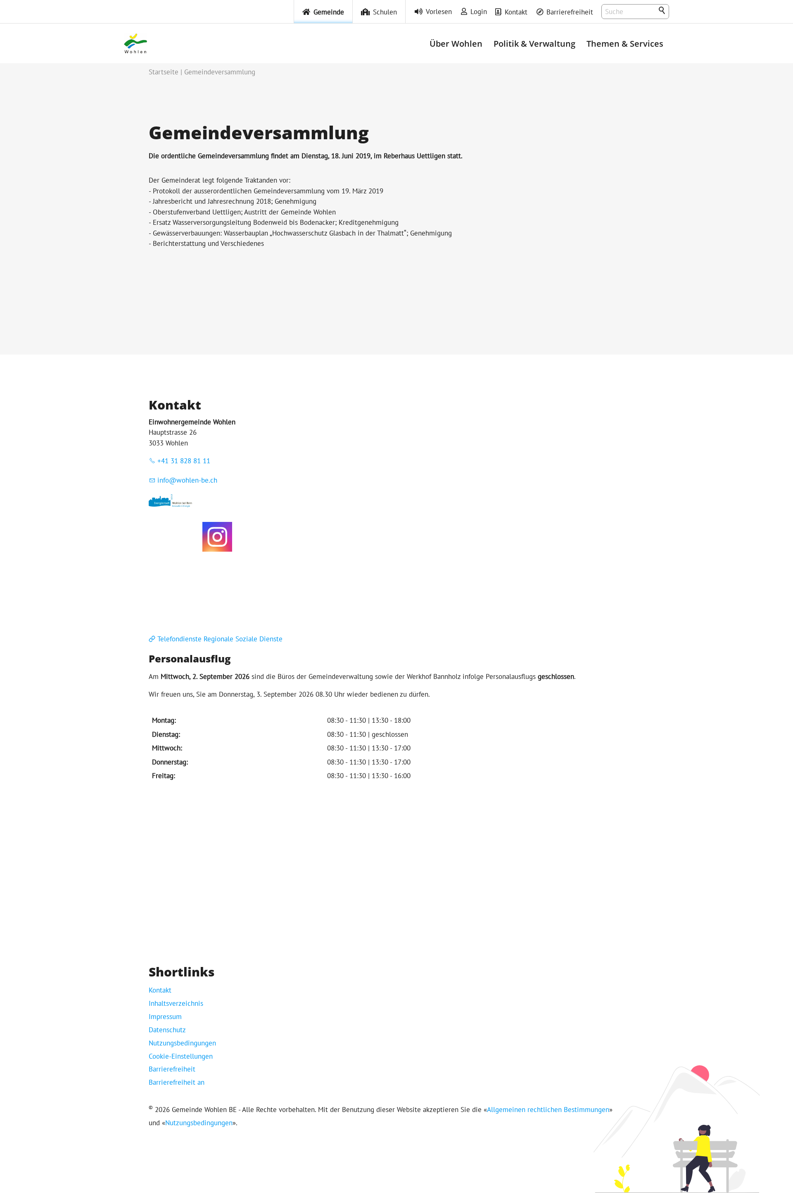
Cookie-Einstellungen (181, 1056)
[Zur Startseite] (135, 43)
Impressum (165, 1016)
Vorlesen (439, 11)
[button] (217, 537)
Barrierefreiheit (569, 12)
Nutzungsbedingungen (182, 1043)
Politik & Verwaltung (534, 43)
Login (478, 11)
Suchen (662, 10)
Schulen (385, 12)
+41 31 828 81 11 (183, 460)
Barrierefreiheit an (176, 1082)
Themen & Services (624, 43)
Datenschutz (167, 1029)
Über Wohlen (456, 43)
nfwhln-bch (188, 480)
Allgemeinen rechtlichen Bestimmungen (548, 1109)
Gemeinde (328, 12)
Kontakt (516, 12)
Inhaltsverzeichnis (176, 1003)
